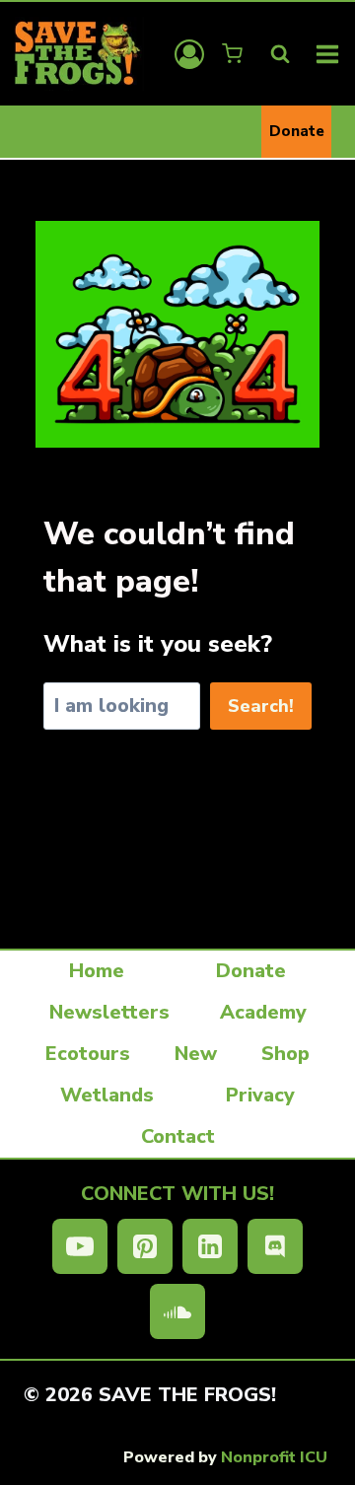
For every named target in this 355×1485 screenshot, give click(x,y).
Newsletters (109, 1012)
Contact (178, 1136)
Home (96, 970)
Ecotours (87, 1053)
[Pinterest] (145, 1246)
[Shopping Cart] (234, 53)
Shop (285, 1053)
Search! (261, 706)
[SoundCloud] (177, 1311)
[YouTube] (79, 1246)
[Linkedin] (210, 1246)
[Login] (189, 54)
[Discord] (275, 1246)
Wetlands (107, 1095)
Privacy (260, 1095)
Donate (296, 131)
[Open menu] (328, 54)
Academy (263, 1012)
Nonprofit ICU (274, 1457)
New (196, 1053)
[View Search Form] (280, 54)
